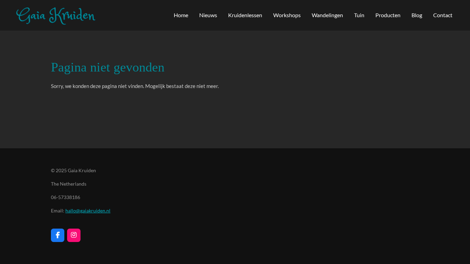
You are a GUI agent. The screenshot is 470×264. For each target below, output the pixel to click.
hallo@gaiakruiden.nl (87, 210)
